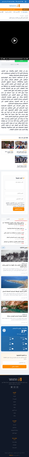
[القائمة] (25, 1)
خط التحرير (14, 427)
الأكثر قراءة (21, 219)
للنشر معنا (14, 447)
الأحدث (8, 219)
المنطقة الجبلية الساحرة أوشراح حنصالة (17, 316)
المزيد (3, 247)
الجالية (14, 402)
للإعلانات (14, 445)
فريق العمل (14, 433)
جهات (14, 407)
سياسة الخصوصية (14, 430)
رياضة (15, 416)
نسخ (7, 60)
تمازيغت (14, 404)
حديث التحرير (14, 410)
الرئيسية (26, 16)
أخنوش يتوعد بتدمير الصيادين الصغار (15, 237)
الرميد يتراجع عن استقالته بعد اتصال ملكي (14, 233)
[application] (14, 40)
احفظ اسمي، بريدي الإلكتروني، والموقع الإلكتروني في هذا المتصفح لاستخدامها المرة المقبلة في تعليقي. (15, 204)
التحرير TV (22, 16)
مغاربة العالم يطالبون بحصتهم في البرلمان (14, 241)
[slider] (16, 58)
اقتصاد (14, 396)
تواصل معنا (14, 442)
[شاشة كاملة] (2, 58)
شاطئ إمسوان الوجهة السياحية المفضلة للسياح (15, 291)
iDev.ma (11, 455)
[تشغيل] (27, 58)
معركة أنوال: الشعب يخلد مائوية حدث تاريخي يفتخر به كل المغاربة (14, 266)
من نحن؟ (14, 425)
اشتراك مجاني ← (14, 366)
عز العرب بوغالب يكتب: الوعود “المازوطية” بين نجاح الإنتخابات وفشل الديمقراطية (13, 223)
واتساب (21, 60)
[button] (14, 40)
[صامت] (4, 58)
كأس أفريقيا (7, 12)
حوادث (14, 413)
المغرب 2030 (16, 12)
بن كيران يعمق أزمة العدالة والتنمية (15, 228)
